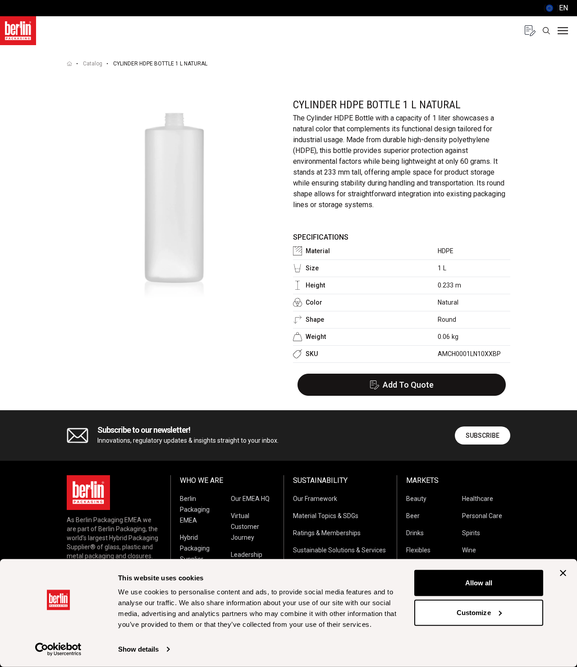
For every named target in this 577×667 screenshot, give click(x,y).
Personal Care (482, 515)
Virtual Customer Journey (245, 526)
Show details (138, 649)
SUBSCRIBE (482, 435)
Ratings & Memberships (327, 533)
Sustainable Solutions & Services (339, 550)
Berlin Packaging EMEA (195, 509)
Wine (469, 550)
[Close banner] (563, 573)
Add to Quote (408, 384)
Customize (474, 612)
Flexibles (418, 550)
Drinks (415, 533)
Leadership (246, 554)
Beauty (416, 498)
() (556, 8)
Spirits (471, 533)
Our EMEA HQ (250, 498)
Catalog (92, 63)
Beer (413, 515)
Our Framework (315, 498)
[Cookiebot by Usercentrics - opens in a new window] (58, 649)
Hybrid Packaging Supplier (195, 548)
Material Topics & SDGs (325, 515)
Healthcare (477, 498)
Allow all (479, 583)
